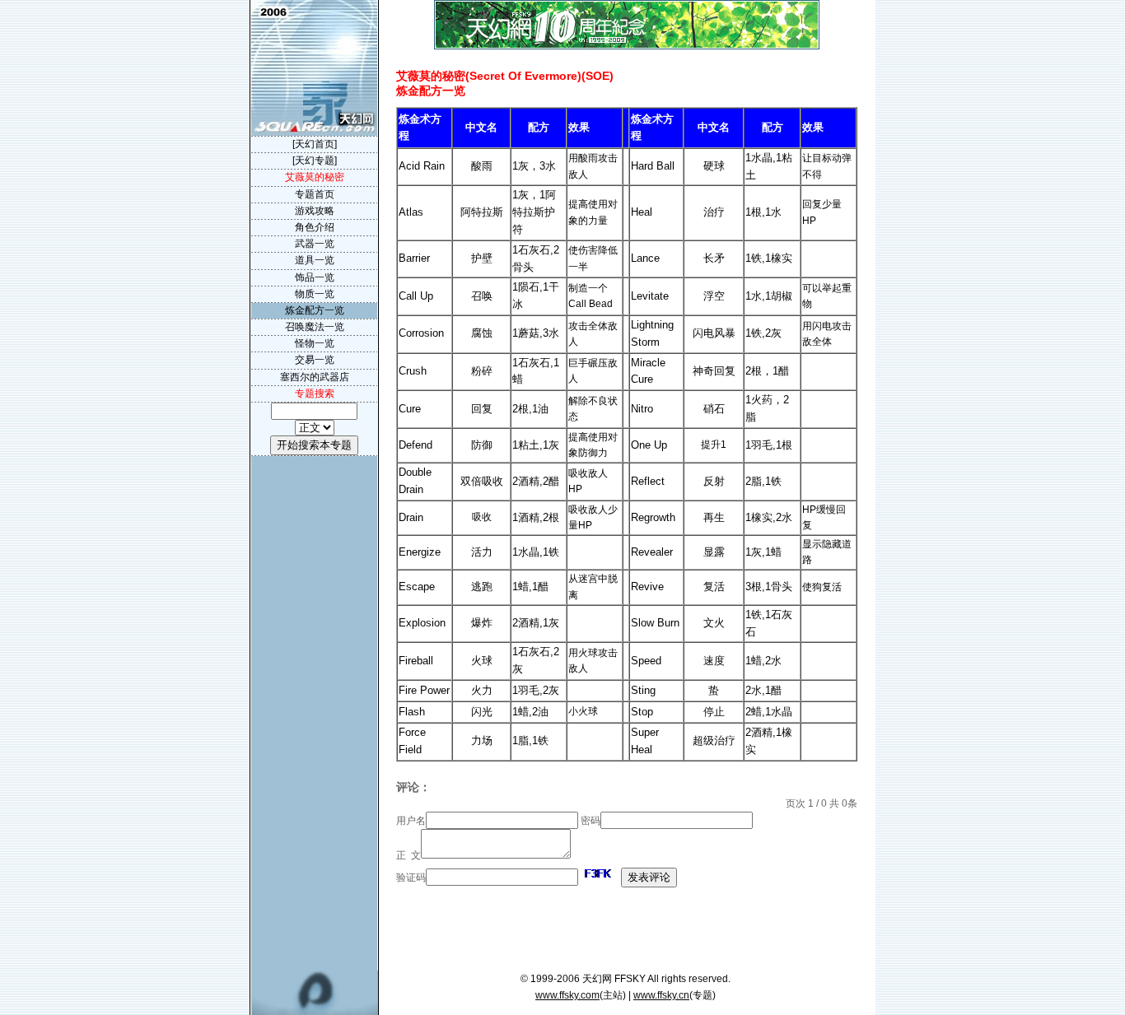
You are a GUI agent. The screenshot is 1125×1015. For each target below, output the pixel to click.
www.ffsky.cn (661, 995)
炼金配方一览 (314, 310)
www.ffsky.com (567, 995)
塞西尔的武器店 (314, 377)
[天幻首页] (314, 144)
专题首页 (314, 194)
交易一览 (314, 359)
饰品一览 (314, 277)
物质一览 (314, 294)
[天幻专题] (314, 160)
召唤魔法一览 (314, 327)
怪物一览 (314, 343)
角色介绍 (314, 227)
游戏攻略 (314, 211)
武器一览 (314, 243)
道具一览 (314, 260)
